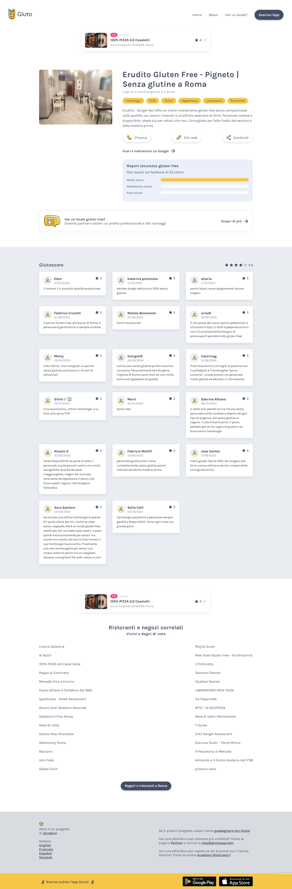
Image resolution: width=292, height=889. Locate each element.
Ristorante (238, 101)
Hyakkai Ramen (207, 681)
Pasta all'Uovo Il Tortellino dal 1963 (65, 690)
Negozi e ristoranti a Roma (146, 786)
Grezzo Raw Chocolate (56, 734)
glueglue (50, 833)
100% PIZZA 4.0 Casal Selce (59, 664)
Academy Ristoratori (213, 855)
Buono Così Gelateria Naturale (62, 708)
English (45, 845)
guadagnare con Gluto (231, 831)
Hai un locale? (236, 15)
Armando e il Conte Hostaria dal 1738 (224, 760)
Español (45, 853)
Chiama (140, 138)
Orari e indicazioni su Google (145, 151)
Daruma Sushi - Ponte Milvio (217, 743)
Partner (177, 843)
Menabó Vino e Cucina (56, 681)
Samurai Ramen (208, 673)
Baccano (46, 751)
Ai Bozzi (45, 655)
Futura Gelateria (51, 646)
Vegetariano (189, 101)
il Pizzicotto (204, 664)
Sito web (190, 138)
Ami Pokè (46, 760)
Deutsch (45, 857)
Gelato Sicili (48, 769)
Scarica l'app (269, 15)
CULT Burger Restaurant (213, 734)
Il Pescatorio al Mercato (213, 751)
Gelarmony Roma (52, 743)
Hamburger (133, 101)
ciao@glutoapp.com (217, 843)
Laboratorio (214, 101)
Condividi (241, 138)
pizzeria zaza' (205, 769)
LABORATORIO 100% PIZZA (214, 690)
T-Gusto (201, 725)
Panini (168, 101)
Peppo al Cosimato (54, 673)
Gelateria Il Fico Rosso (56, 716)
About (213, 15)
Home (197, 15)
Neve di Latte (49, 725)
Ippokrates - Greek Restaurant (62, 699)
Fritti (152, 101)
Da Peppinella (206, 699)
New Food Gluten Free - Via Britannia (223, 655)
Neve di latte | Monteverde (215, 716)
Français (46, 849)
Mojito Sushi (205, 646)
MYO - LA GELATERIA (210, 708)
